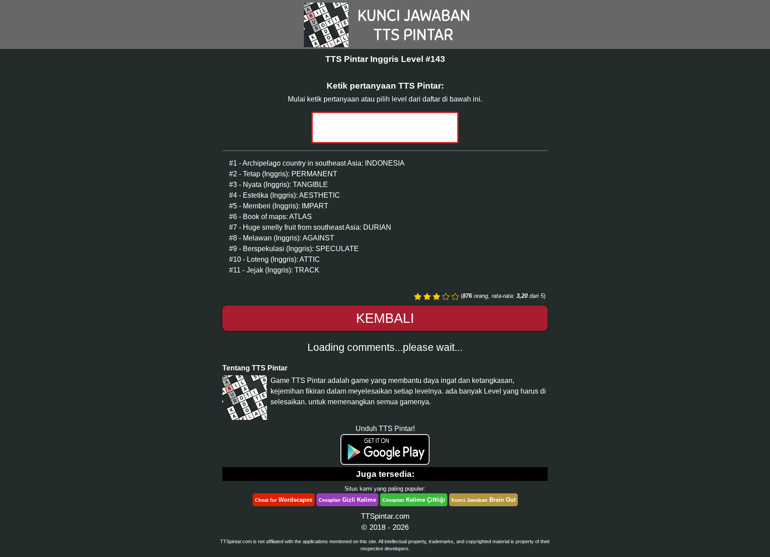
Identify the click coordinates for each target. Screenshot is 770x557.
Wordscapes (283, 499)
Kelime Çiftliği (413, 499)
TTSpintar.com (385, 516)
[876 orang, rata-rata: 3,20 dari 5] (418, 296)
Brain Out (483, 499)
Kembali (385, 318)
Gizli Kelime (347, 499)
